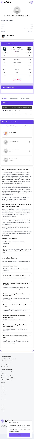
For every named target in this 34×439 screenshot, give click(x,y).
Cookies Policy (24, 429)
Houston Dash (18, 174)
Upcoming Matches (25, 98)
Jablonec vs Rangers (5, 362)
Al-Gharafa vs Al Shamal (6, 379)
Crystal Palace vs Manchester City (8, 358)
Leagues (3, 403)
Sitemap (3, 396)
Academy (3, 409)
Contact (3, 388)
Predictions (3, 402)
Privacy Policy (4, 390)
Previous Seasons (14, 98)
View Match (17, 79)
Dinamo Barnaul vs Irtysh (6, 371)
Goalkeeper (28, 125)
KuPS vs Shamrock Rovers (7, 360)
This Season (4, 98)
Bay (26, 249)
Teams (2, 405)
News (2, 411)
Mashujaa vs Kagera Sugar (7, 375)
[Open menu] (31, 2)
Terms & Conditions (5, 394)
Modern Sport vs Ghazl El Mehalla (8, 377)
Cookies (3, 392)
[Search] (29, 2)
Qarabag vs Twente (5, 364)
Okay (19, 435)
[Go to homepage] (6, 2)
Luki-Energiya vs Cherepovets (7, 373)
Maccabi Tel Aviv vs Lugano (7, 366)
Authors (2, 386)
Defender (20, 125)
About (2, 384)
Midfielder (12, 125)
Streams (3, 407)
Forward (5, 125)
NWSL (17, 51)
